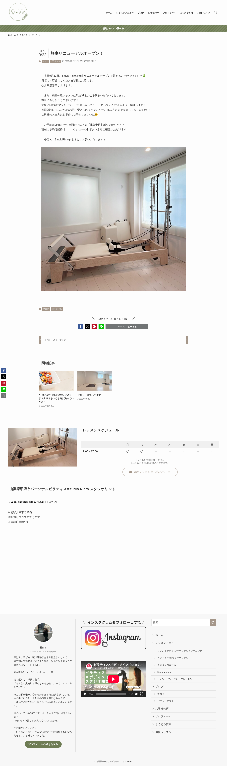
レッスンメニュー (166, 643)
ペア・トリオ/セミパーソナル (172, 657)
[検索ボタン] (215, 12)
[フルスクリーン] (141, 694)
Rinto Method (164, 672)
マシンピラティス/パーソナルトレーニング (179, 650)
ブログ (45, 61)
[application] (113, 679)
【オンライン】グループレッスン (174, 679)
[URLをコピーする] (3, 395)
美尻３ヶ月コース (166, 664)
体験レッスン (163, 732)
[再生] (85, 694)
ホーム (159, 635)
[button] (80, 326)
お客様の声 (162, 708)
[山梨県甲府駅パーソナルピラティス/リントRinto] (18, 13)
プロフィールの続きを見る (43, 744)
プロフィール (163, 716)
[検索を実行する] (213, 622)
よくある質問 (163, 724)
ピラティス (55, 61)
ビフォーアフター (166, 701)
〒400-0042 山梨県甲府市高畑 (27, 502)
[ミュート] (136, 694)
